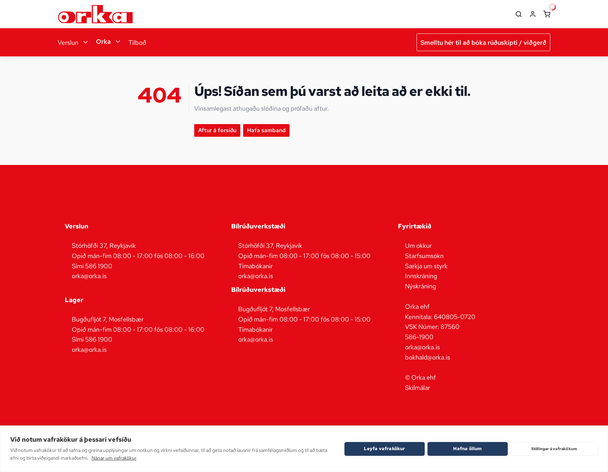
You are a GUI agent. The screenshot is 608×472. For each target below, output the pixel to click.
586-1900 (419, 337)
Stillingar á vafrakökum (554, 448)
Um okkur (418, 245)
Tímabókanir (255, 266)
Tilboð (137, 42)
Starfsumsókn (424, 256)
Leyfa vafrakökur (384, 449)
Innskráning (421, 276)
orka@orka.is (422, 347)
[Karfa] (546, 14)
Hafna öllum (467, 449)
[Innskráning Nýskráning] (532, 14)
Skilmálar (417, 388)
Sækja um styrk (426, 266)
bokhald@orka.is (427, 357)
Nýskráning (420, 286)
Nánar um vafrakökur (114, 458)
